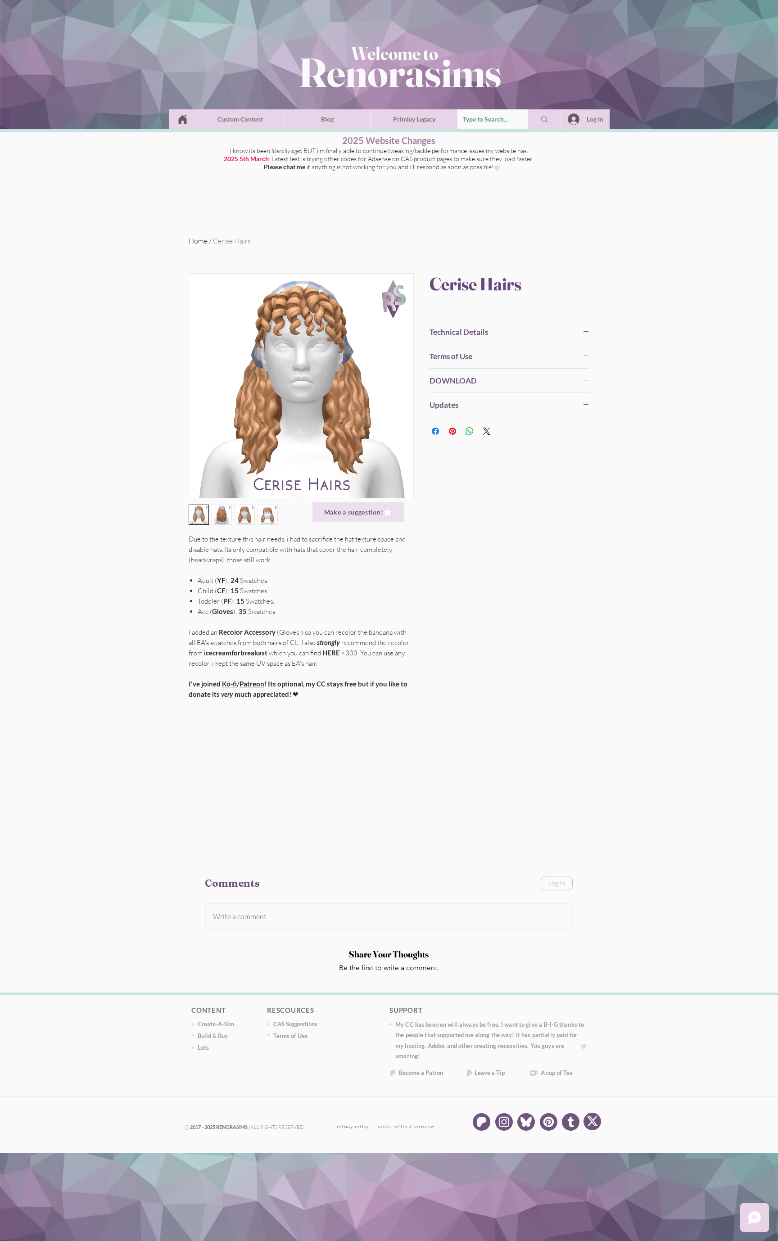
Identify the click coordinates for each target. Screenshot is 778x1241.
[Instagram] (504, 1122)
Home (198, 240)
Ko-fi (229, 684)
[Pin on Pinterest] (452, 431)
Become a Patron (421, 1072)
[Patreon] (393, 1073)
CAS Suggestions (295, 1024)
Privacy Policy (351, 1127)
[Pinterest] (548, 1122)
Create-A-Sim (216, 1024)
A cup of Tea (557, 1072)
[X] (592, 1121)
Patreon (252, 684)
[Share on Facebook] (435, 431)
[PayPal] (469, 1073)
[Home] (182, 119)
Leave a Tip (490, 1072)
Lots (203, 1047)
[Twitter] (526, 1122)
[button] (240, 119)
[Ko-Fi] (534, 1073)
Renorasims (400, 72)
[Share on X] (486, 431)
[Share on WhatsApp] (469, 431)
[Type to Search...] (544, 119)
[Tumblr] (570, 1122)
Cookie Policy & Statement (392, 1127)
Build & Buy (213, 1035)
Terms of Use (290, 1035)
